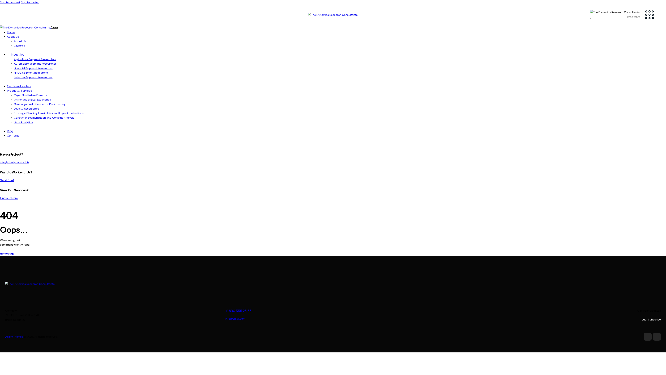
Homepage (7, 253)
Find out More (9, 198)
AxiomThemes (14, 337)
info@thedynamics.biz (14, 162)
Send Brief (7, 180)
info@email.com (235, 318)
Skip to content (10, 2)
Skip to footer (30, 2)
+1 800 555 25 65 (238, 311)
